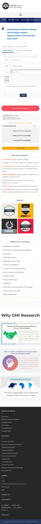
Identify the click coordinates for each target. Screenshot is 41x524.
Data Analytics (5, 425)
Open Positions (5, 487)
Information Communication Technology (17, 287)
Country (6, 77)
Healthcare (7, 283)
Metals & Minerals (9, 294)
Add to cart (20, 148)
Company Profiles (6, 431)
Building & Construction (11, 261)
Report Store (13, 20)
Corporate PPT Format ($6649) (22, 140)
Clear (34, 126)
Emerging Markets (6, 428)
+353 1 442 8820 (17, 507)
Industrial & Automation (12, 291)
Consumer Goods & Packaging (14, 268)
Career (3, 481)
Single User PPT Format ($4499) (22, 131)
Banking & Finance (9, 257)
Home (3, 20)
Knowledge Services (6, 422)
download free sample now (20, 108)
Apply (2, 490)
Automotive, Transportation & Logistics (17, 250)
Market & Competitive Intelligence (10, 419)
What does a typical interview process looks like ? (14, 484)
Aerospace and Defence (11, 246)
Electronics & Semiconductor (13, 272)
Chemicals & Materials (11, 265)
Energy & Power (9, 276)
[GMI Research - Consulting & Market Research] (11, 6)
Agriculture (7, 254)
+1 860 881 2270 (15, 505)
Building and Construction (8, 447)
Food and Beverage (10, 280)
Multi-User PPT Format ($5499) (22, 135)
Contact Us (4, 510)
